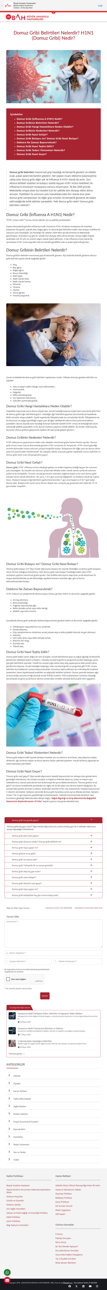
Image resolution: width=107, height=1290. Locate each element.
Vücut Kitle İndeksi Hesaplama (68, 1254)
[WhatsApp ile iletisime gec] (7, 1272)
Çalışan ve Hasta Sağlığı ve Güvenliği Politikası (27, 1213)
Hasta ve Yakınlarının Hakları (68, 1189)
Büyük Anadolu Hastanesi (18, 1185)
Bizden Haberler (20, 1114)
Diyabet (16, 1083)
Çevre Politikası (13, 1221)
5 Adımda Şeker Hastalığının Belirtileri (35, 1041)
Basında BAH (18, 1129)
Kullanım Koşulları (15, 1196)
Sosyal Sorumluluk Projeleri (25, 1121)
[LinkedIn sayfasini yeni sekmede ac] (83, 1286)
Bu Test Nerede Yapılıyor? (66, 1246)
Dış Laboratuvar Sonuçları (67, 1250)
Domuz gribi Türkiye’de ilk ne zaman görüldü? (32, 865)
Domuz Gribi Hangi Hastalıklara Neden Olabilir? (45, 126)
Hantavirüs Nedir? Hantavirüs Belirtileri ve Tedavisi (40, 1028)
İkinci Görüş (60, 1242)
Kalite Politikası (13, 1217)
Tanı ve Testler (19, 1152)
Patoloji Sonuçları (63, 1238)
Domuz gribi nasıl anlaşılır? (24, 877)
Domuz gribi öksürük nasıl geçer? (27, 883)
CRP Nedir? (60, 1214)
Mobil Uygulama (62, 1210)
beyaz (68, 1283)
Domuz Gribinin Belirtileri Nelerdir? (38, 122)
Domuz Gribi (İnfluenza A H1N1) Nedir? (39, 118)
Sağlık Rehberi (19, 1106)
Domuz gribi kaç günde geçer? (25, 820)
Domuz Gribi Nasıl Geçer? (32, 154)
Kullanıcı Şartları (14, 1204)
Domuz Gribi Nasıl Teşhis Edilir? (35, 146)
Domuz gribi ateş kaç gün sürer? (26, 871)
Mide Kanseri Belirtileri (65, 1262)
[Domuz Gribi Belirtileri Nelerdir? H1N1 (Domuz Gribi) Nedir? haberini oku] (53, 76)
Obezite (16, 1075)
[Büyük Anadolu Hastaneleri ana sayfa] (53, 16)
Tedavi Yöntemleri (20, 1144)
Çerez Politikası (62, 1202)
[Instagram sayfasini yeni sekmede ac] (97, 1286)
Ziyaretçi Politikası (63, 1193)
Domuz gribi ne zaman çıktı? (24, 859)
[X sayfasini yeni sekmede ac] (76, 1286)
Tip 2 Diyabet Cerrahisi (65, 1258)
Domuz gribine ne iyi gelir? (24, 853)
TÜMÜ (15, 1159)
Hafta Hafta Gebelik (21, 1098)
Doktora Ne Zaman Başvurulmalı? (37, 142)
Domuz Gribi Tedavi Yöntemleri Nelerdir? (41, 150)
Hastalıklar (17, 1137)
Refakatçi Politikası (63, 1197)
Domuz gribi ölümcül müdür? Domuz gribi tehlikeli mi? (36, 841)
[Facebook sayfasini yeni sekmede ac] (69, 1286)
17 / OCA (100, 77)
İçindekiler (16, 114)
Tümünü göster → (17, 1053)
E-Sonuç (59, 1234)
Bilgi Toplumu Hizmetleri (18, 1225)
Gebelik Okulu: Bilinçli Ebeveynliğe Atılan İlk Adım (77, 1185)
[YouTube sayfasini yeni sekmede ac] (90, 1286)
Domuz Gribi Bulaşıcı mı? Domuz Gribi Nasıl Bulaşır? (47, 138)
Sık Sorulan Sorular (64, 1206)
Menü (8, 16)
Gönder (45, 996)
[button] (7, 1280)
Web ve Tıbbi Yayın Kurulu (18, 908)
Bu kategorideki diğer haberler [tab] (20, 1008)
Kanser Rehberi (19, 1091)
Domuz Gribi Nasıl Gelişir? (32, 134)
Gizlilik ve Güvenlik (15, 1200)
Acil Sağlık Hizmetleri (16, 1208)
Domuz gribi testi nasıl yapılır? (25, 835)
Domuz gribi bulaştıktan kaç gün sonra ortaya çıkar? (35, 895)
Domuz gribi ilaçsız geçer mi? (25, 847)
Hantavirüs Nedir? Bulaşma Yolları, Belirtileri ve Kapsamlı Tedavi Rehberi (50, 1013)
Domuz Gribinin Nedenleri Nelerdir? (38, 130)
